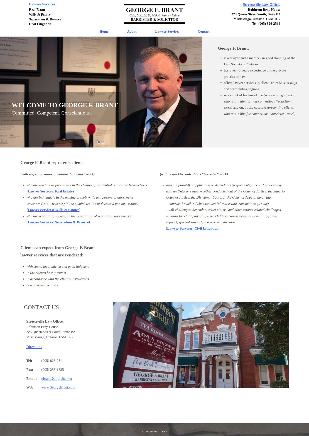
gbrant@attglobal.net (56, 378)
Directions (34, 347)
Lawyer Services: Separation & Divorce (58, 222)
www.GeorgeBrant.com (58, 387)
